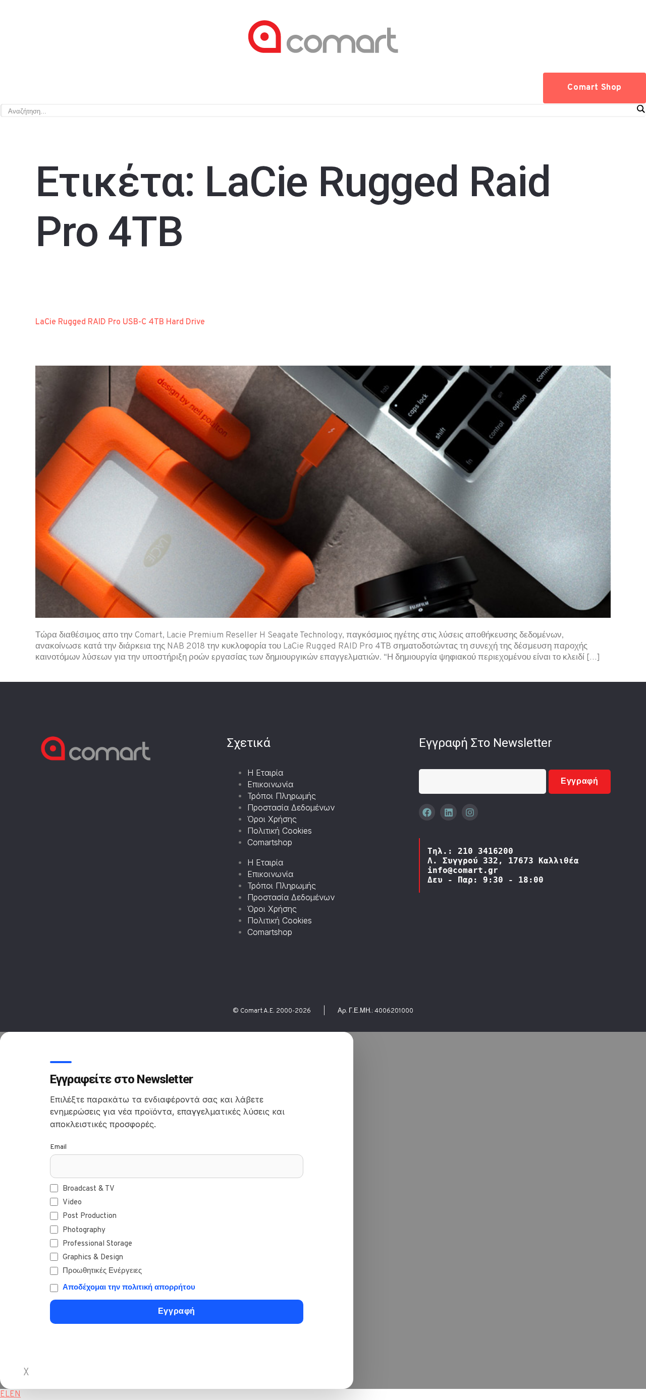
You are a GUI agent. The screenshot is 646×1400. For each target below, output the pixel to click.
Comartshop (269, 842)
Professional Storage (97, 1244)
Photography (84, 1230)
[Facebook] (427, 812)
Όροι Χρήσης (272, 819)
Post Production (90, 1216)
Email (58, 1147)
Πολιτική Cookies (279, 831)
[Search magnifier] (640, 109)
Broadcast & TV (89, 1189)
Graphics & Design (93, 1257)
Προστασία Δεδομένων (291, 807)
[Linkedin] (448, 812)
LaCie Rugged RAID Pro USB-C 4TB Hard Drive (120, 322)
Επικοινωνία (270, 784)
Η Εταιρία (265, 773)
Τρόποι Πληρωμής (281, 796)
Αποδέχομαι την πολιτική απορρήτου (129, 1288)
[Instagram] (470, 812)
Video (72, 1202)
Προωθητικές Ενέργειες (102, 1271)
